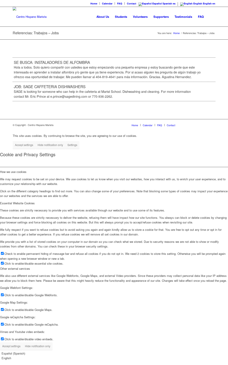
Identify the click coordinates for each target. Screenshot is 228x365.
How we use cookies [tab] (13, 172)
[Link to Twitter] (198, 125)
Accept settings (24, 145)
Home (93, 3)
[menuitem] (94, 3)
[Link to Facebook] (185, 125)
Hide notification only (50, 145)
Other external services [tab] (15, 268)
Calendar (107, 3)
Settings (72, 145)
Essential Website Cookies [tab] (17, 203)
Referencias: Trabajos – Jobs (36, 32)
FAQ (119, 3)
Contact (131, 3)
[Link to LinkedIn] (205, 125)
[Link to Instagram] (192, 125)
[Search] (211, 16)
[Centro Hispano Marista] (30, 16)
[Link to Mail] (212, 125)
